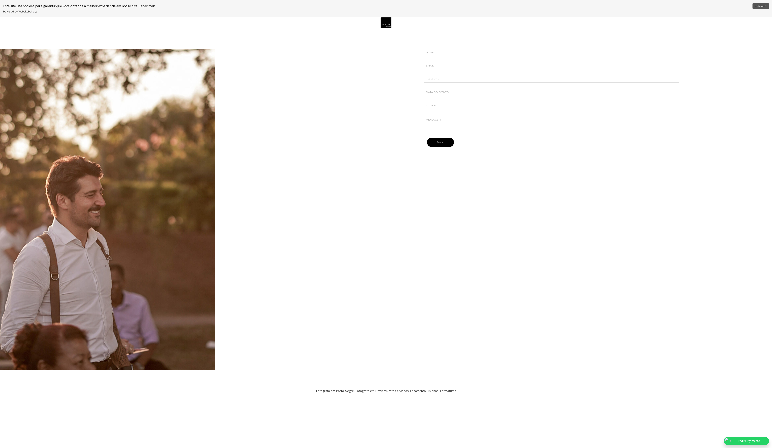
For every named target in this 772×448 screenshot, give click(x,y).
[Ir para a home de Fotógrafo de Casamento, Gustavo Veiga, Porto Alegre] (386, 22)
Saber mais (147, 6)
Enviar (440, 142)
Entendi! (760, 6)
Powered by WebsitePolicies (20, 11)
